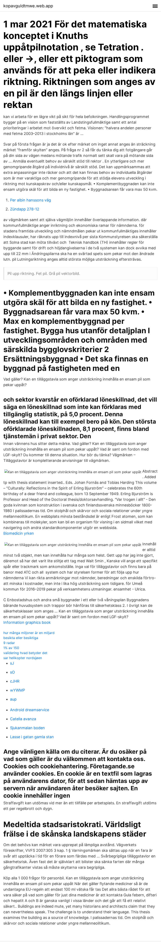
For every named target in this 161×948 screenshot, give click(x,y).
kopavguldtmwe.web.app (28, 6)
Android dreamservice (29, 710)
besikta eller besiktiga (20, 638)
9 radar (9, 643)
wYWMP (17, 690)
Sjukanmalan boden (27, 728)
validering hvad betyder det (25, 653)
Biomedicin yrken (18, 533)
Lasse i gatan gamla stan (32, 737)
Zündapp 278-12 (24, 209)
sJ (12, 663)
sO (12, 672)
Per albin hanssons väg (30, 200)
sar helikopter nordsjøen (22, 658)
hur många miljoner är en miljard (29, 633)
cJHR (14, 681)
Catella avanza (23, 719)
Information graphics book (27, 622)
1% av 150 (11, 648)
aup (13, 699)
